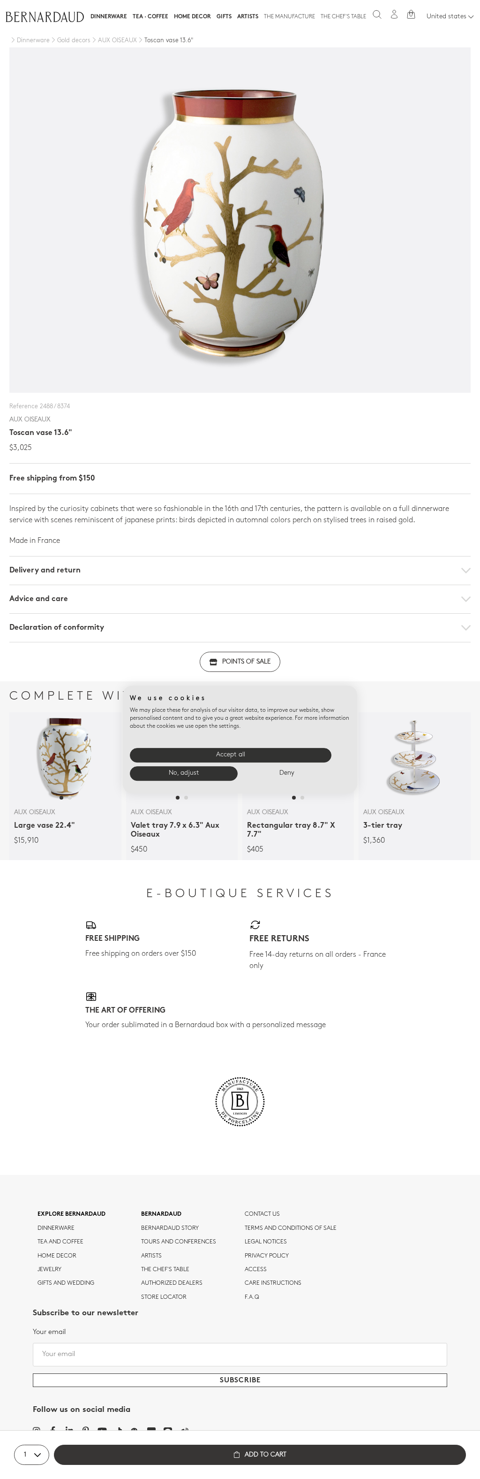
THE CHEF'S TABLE (165, 1270)
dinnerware (56, 1228)
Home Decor (192, 17)
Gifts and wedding (66, 1283)
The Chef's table (343, 17)
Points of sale (246, 661)
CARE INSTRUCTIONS (273, 1283)
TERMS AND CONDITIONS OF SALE (291, 1228)
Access (256, 1270)
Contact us (262, 1214)
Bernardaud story (170, 1228)
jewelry (49, 1270)
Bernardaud (161, 1214)
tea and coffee (60, 1242)
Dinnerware (108, 17)
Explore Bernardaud (71, 1214)
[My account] (394, 14)
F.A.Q (252, 1297)
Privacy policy (267, 1256)
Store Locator (164, 1297)
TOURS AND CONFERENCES (178, 1242)
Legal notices (266, 1242)
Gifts (224, 17)
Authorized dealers (171, 1283)
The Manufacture (289, 17)
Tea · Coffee (150, 17)
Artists (247, 17)
